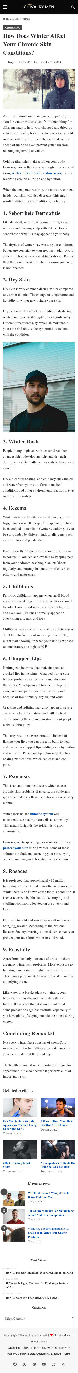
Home (9, 19)
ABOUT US (14, 1348)
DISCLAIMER (62, 1354)
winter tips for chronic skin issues (36, 172)
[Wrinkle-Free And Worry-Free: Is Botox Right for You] (14, 1198)
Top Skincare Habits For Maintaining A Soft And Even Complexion (51, 1213)
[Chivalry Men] (39, 7)
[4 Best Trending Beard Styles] (20, 1149)
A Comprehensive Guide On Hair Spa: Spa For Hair (58, 1165)
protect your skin (15, 847)
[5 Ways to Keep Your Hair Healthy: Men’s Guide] (58, 1107)
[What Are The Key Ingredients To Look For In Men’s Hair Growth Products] (14, 1234)
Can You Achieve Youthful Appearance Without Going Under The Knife (20, 1125)
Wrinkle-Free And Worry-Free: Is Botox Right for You (48, 1195)
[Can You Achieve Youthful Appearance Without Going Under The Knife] (20, 1107)
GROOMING (22, 19)
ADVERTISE (30, 1348)
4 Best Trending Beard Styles (16, 1165)
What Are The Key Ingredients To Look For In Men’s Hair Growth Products (48, 1232)
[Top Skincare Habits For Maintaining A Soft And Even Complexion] (14, 1216)
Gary (10, 62)
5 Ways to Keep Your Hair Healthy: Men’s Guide (56, 1123)
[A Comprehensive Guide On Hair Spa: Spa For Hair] (58, 1149)
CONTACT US (48, 1348)
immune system (41, 813)
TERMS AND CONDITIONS (36, 1354)
